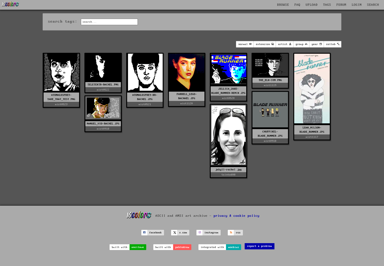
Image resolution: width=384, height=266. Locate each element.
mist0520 (228, 98)
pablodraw (182, 247)
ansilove (138, 247)
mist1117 (312, 137)
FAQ (297, 5)
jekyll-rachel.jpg (228, 169)
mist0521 (145, 104)
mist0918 (270, 141)
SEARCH (373, 5)
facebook (155, 232)
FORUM (341, 5)
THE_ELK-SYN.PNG (270, 80)
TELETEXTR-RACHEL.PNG (103, 84)
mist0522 (103, 89)
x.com (183, 232)
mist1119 (270, 85)
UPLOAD (312, 5)
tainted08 (229, 174)
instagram (211, 232)
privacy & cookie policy (237, 215)
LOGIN (357, 5)
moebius (233, 247)
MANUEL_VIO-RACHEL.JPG (103, 123)
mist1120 (186, 103)
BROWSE (283, 5)
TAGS (327, 5)
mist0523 (61, 104)
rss (238, 232)
